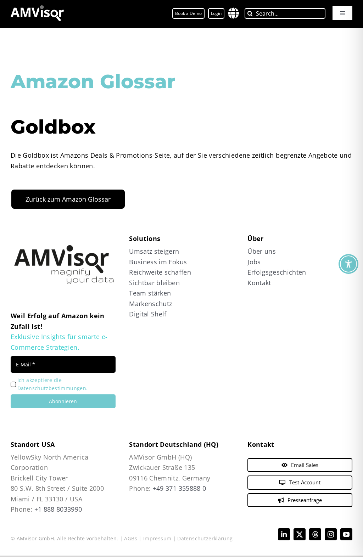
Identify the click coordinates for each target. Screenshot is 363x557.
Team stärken (150, 293)
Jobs (254, 262)
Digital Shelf (148, 314)
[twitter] (300, 534)
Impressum (157, 538)
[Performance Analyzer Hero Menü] (37, 8)
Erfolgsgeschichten (276, 272)
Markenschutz (150, 303)
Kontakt (259, 282)
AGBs (130, 538)
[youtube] (346, 534)
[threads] (315, 534)
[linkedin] (284, 534)
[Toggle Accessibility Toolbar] (348, 264)
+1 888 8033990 (58, 509)
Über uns (261, 251)
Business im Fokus (158, 262)
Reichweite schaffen (160, 272)
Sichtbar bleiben (154, 282)
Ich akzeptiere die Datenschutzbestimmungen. (52, 384)
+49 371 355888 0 (179, 488)
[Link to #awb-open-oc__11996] (233, 13)
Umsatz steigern (154, 251)
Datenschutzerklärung (205, 538)
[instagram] (331, 534)
